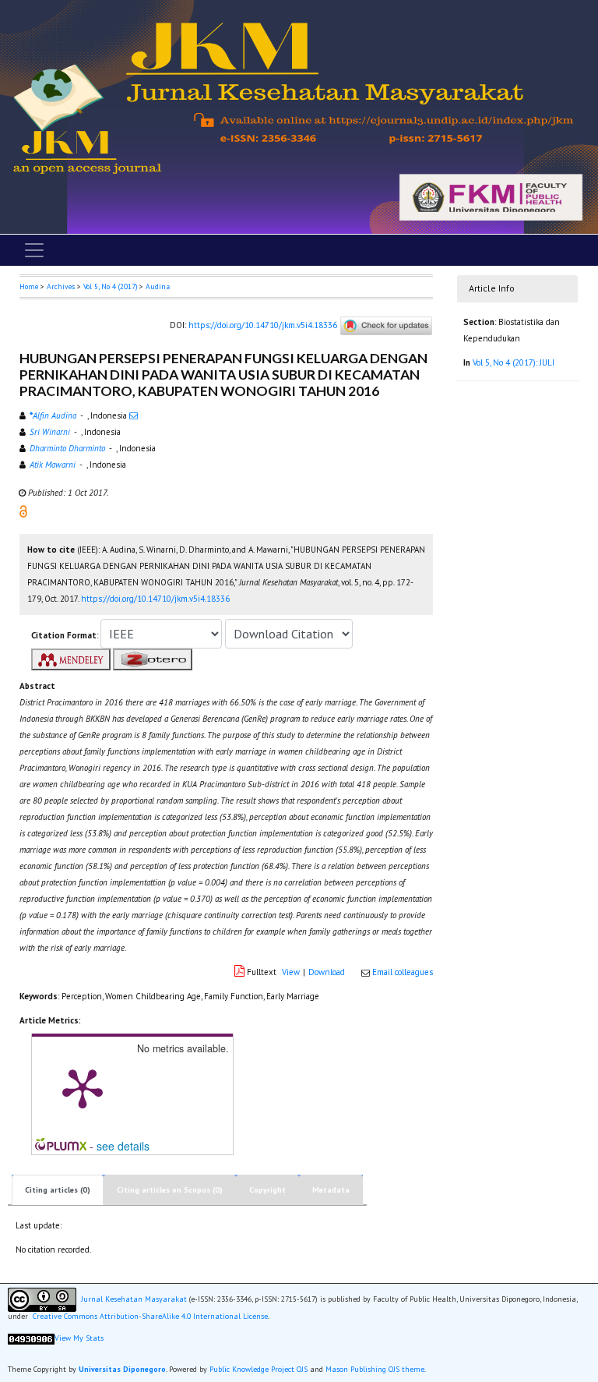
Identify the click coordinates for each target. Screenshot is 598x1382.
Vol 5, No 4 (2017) (110, 286)
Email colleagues (402, 972)
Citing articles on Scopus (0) (170, 1190)
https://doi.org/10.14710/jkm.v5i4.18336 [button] (155, 598)
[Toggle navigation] (34, 250)
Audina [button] (158, 286)
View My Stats (79, 1338)
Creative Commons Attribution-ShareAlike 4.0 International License (150, 1316)
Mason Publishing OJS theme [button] (374, 1369)
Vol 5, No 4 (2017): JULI (513, 362)
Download (326, 972)
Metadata (331, 1190)
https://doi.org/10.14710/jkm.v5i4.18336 (262, 325)
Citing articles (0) (57, 1190)
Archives (61, 286)
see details (123, 1146)
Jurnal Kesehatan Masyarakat (134, 1299)
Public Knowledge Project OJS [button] (258, 1369)
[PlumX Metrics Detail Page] (82, 1087)
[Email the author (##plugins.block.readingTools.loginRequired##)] (133, 415)
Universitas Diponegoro (122, 1369)
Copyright (267, 1190)
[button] (23, 510)
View (291, 972)
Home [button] (28, 286)
